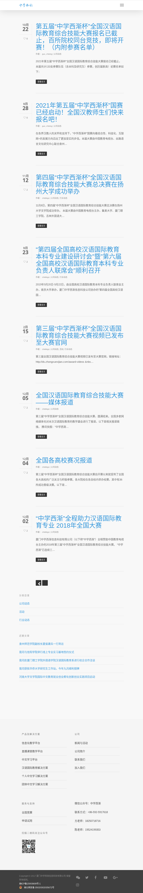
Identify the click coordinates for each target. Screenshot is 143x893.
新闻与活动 (81, 743)
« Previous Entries (38, 583)
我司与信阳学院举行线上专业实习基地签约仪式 (46, 652)
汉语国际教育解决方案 (35, 767)
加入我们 (80, 767)
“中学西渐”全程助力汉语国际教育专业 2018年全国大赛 (79, 522)
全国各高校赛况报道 (64, 460)
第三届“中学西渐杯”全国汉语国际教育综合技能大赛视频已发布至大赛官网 (80, 335)
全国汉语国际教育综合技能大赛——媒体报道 (80, 399)
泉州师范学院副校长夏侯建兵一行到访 (41, 643)
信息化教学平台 (31, 743)
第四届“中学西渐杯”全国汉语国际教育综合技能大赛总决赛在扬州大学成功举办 (80, 184)
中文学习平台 (29, 759)
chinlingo (45, 198)
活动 (61, 349)
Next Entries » (45, 583)
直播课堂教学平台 (32, 751)
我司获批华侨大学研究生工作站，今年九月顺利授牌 (49, 668)
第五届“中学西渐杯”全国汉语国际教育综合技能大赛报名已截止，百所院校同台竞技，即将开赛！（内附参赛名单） (80, 37)
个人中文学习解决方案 (35, 775)
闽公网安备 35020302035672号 (39, 887)
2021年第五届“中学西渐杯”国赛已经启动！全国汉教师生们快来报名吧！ (80, 112)
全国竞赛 (27, 812)
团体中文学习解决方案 (35, 784)
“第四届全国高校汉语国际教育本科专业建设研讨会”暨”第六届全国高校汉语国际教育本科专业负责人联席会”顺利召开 (80, 260)
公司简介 (80, 751)
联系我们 (80, 759)
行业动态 (63, 198)
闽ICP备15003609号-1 (30, 883)
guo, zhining (47, 54)
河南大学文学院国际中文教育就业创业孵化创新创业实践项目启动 (57, 676)
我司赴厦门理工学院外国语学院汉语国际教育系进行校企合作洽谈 (57, 660)
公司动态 (57, 54)
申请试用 (27, 820)
